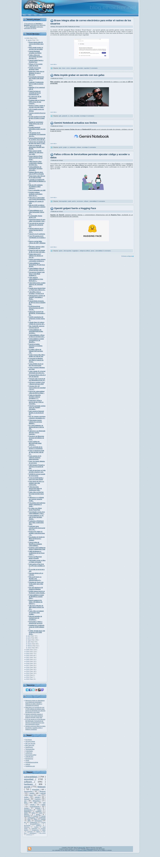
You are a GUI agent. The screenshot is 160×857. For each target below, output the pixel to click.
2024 (27, 651)
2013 (27, 673)
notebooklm (73, 147)
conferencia (33, 822)
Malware (42, 787)
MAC (29, 820)
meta (71, 115)
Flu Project (28, 739)
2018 (27, 663)
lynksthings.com (30, 766)
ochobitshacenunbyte (31, 762)
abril (29, 642)
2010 (27, 679)
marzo (30, 644)
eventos (43, 819)
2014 (27, 671)
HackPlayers (29, 747)
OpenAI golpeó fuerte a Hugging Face (75, 208)
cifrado (32, 804)
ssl (25, 822)
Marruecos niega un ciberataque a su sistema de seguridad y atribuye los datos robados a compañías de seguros (35, 703)
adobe (26, 813)
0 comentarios (94, 68)
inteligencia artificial (85, 250)
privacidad (36, 789)
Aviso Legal (90, 849)
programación (35, 806)
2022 (27, 655)
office (33, 813)
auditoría (39, 825)
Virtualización (35, 830)
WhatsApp (36, 801)
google (27, 787)
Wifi (35, 802)
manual (27, 799)
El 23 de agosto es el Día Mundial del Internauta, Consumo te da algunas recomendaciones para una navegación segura (35, 722)
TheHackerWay (30, 749)
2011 (27, 677)
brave (64, 68)
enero (29, 648)
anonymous (38, 820)
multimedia (42, 817)
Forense (43, 822)
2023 (27, 653)
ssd (25, 801)
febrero (30, 646)
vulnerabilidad (31, 777)
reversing (30, 831)
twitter (43, 804)
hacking (38, 799)
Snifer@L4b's (29, 756)
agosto (30, 40)
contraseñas (31, 817)
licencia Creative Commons (85, 850)
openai (92, 250)
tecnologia (85, 147)
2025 (27, 650)
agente (61, 250)
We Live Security (30, 743)
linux (31, 795)
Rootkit (36, 827)
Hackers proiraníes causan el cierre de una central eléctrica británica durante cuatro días (34, 715)
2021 (27, 657)
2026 (27, 38)
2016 (27, 667)
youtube (27, 808)
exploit (32, 793)
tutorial (37, 797)
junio (29, 638)
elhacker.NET (81, 847)
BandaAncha (29, 758)
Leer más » (53, 64)
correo (68, 68)
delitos (44, 830)
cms (29, 819)
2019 (27, 661)
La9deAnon (28, 753)
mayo (29, 640)
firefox (39, 810)
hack (40, 813)
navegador (74, 68)
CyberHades (29, 751)
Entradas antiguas (126, 256)
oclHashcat (29, 834)
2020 (27, 659)
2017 (27, 665)
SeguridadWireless (35, 824)
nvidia (26, 797)
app (44, 802)
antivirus (27, 814)
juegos (44, 816)
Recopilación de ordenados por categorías (34, 24)
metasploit (34, 828)
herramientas (28, 810)
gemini (61, 147)
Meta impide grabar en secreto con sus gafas (79, 75)
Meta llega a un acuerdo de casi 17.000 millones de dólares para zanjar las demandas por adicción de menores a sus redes (35, 710)
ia (69, 115)
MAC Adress (42, 833)
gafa (60, 115)
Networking (27, 811)
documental (27, 825)
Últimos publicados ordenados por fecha (33, 27)
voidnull (27, 764)
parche (74, 201)
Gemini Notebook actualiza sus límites (75, 122)
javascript (27, 816)
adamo (38, 831)
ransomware (28, 791)
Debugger (27, 827)
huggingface (75, 250)
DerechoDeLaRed (30, 755)
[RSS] (29, 848)
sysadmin (39, 811)
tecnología (83, 115)
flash (35, 819)
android (43, 793)
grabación (65, 115)
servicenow (80, 201)
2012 (27, 675)
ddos (26, 802)
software (29, 782)
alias (60, 68)
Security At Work (30, 741)
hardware (29, 784)
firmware (38, 808)
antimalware (33, 833)
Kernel (38, 814)
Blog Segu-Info (29, 745)
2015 (27, 669)
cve (39, 795)
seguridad (29, 779)
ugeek (27, 760)
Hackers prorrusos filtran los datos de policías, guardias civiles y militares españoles (35, 727)
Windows (42, 791)
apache (35, 816)
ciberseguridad (63, 201)
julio (29, 636)
